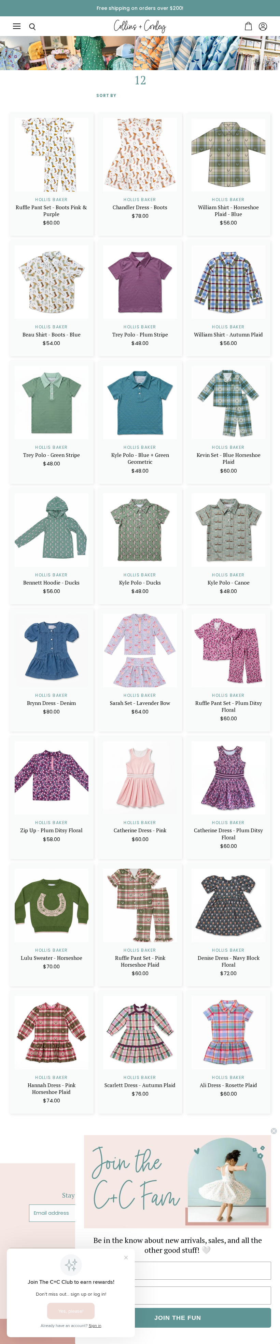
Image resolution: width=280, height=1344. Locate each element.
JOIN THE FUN (177, 1317)
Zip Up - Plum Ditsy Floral (51, 830)
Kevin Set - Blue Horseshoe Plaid (229, 458)
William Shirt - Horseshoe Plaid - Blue (228, 210)
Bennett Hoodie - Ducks (51, 582)
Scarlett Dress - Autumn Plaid (140, 1085)
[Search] (27, 27)
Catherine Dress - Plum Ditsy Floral (228, 833)
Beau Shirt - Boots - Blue (52, 334)
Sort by (106, 96)
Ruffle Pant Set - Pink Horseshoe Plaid (140, 961)
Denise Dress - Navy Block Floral (229, 961)
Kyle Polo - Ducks (140, 582)
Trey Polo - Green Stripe (51, 455)
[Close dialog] (273, 1131)
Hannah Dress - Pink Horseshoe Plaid (51, 1088)
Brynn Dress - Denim (51, 703)
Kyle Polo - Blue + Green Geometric (140, 458)
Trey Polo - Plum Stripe (140, 334)
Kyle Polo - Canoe (229, 582)
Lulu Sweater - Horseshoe (51, 957)
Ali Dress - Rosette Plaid (228, 1085)
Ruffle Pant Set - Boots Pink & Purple (51, 210)
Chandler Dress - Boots (140, 207)
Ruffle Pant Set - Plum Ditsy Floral (228, 706)
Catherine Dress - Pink (140, 830)
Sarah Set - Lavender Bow (140, 703)
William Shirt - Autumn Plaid (228, 334)
